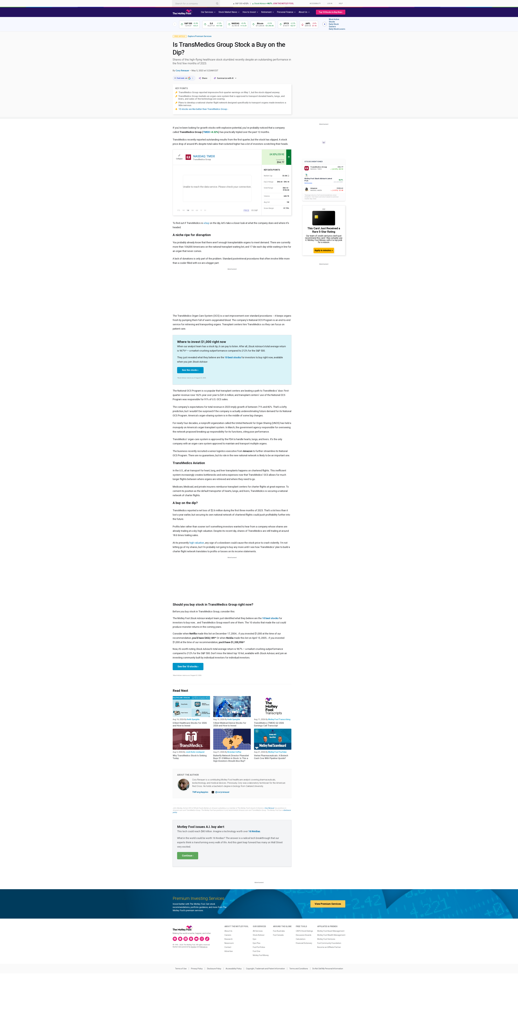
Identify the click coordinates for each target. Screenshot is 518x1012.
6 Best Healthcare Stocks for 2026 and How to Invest (190, 724)
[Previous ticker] (175, 24)
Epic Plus (256, 943)
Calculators (300, 939)
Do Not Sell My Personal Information (327, 969)
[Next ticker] (324, 24)
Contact (227, 947)
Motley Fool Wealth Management (331, 935)
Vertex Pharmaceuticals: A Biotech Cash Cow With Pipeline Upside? (271, 757)
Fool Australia (279, 931)
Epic (254, 939)
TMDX (206, 132)
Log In (329, 3)
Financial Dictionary (304, 943)
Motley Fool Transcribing (279, 719)
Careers (227, 935)
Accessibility (315, 3)
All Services (258, 931)
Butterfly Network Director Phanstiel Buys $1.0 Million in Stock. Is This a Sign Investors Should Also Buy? (231, 758)
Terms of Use (181, 969)
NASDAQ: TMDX (204, 156)
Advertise (228, 951)
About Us (228, 931)
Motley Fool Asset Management (330, 931)
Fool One (256, 951)
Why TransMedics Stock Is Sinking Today (190, 757)
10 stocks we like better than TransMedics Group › (203, 109)
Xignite (193, 947)
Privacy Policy (197, 969)
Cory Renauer (182, 70)
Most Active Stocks (334, 20)
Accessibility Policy (234, 969)
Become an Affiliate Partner (329, 947)
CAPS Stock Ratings (304, 931)
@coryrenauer (222, 792)
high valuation (196, 542)
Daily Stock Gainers (334, 25)
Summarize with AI (225, 78)
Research (228, 939)
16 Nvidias (254, 831)
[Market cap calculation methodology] (288, 176)
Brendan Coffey (234, 752)
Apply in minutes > (324, 250)
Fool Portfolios (259, 947)
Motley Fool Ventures (326, 939)
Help (341, 3)
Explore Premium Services (200, 36)
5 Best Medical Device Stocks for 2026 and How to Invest (229, 724)
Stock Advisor (259, 935)
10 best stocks (233, 357)
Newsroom (229, 943)
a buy (206, 223)
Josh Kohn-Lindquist (195, 752)
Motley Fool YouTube (277, 752)
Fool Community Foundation (329, 943)
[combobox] (196, 3)
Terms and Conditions (298, 969)
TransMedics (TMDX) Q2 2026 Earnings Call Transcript (269, 724)
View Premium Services (328, 903)
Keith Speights (193, 719)
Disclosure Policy (214, 969)
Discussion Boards (303, 935)
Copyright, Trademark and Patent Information (265, 969)
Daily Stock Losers (337, 29)
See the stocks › (190, 370)
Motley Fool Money (261, 955)
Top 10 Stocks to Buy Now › (331, 12)
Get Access (308, 183)
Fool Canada (278, 935)
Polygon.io (203, 947)
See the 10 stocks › (188, 666)
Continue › (187, 855)
